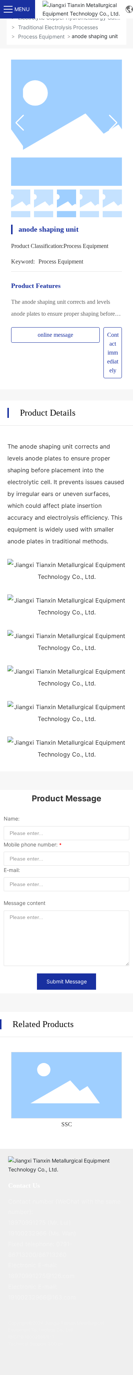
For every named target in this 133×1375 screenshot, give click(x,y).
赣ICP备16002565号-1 (31, 1336)
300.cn (55, 1344)
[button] (113, 123)
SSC (66, 1124)
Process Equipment (41, 36)
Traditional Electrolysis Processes (58, 27)
